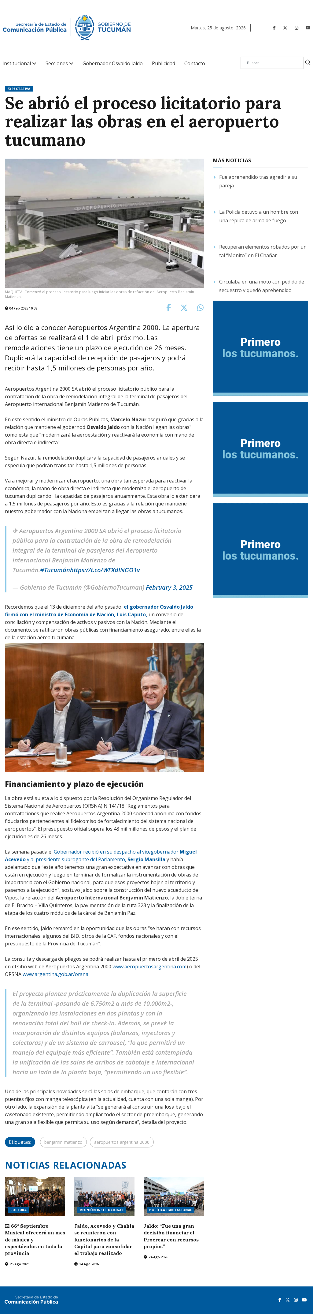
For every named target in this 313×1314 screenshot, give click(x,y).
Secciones (57, 63)
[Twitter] (285, 28)
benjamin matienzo (63, 1142)
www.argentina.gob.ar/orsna (55, 974)
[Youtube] (308, 28)
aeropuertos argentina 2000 (121, 1142)
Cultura (18, 1210)
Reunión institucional (101, 1210)
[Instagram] (296, 28)
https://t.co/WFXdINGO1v (105, 570)
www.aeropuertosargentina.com (149, 966)
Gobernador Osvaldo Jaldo (113, 63)
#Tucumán (55, 570)
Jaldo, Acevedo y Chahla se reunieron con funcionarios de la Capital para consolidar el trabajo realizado (104, 1239)
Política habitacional (170, 1210)
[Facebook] (274, 28)
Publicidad (163, 63)
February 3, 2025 (169, 587)
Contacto (194, 63)
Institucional (17, 63)
